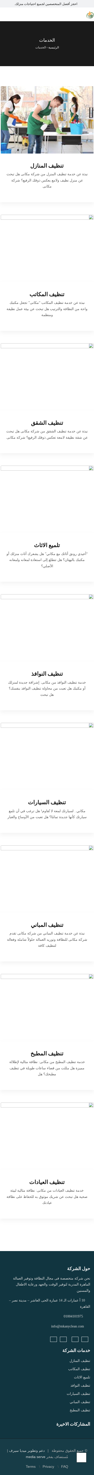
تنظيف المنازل (47, 166)
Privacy (48, 1467)
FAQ (64, 1467)
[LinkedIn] (75, 1339)
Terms (31, 1467)
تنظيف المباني (47, 925)
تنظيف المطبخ (47, 1053)
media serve (35, 1457)
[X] (63, 1339)
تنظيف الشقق (47, 423)
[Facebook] (84, 1339)
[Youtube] (53, 1339)
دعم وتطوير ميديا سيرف (26, 1451)
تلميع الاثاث (47, 545)
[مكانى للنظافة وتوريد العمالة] (90, 14)
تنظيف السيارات (47, 802)
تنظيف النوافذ (47, 674)
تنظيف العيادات (47, 1182)
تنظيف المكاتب (47, 294)
